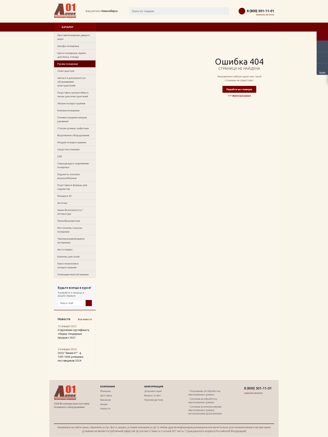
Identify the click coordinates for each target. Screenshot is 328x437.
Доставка (106, 395)
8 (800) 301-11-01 (260, 11)
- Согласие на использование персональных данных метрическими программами (205, 410)
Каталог (68, 27)
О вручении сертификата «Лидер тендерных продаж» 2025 (73, 334)
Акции (103, 404)
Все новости (85, 319)
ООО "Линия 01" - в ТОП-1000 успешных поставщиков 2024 (70, 357)
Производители (153, 399)
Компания (107, 386)
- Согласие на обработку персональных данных (202, 400)
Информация (153, 386)
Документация (153, 391)
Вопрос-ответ (152, 395)
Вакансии (105, 399)
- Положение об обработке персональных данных (204, 393)
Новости (105, 408)
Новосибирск (109, 11)
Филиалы (105, 391)
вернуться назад (241, 95)
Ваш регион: (93, 11)
